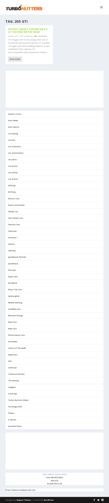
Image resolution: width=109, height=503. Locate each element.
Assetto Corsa (14, 114)
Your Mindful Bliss (54, 477)
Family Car (13, 211)
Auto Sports (13, 127)
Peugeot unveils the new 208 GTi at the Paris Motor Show (28, 30)
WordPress (49, 500)
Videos (11, 413)
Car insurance (14, 146)
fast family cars (15, 218)
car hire (11, 140)
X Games (12, 419)
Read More (15, 59)
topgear (12, 387)
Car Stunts (13, 179)
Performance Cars (16, 335)
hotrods (12, 270)
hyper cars (13, 276)
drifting (11, 185)
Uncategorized (15, 406)
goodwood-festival (17, 257)
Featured (28, 36)
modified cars (14, 309)
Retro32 (54, 480)
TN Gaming (13, 380)
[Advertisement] (54, 89)
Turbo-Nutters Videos (18, 400)
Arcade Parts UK (54, 483)
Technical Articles (16, 374)
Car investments (15, 153)
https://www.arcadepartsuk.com (20, 490)
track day (12, 393)
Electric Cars (14, 198)
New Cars (12, 322)
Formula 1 (12, 237)
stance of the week (17, 348)
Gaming (11, 250)
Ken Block (12, 283)
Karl (11, 36)
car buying (13, 133)
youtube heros (15, 426)
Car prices (12, 166)
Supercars (12, 354)
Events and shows (16, 205)
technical (12, 367)
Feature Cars (14, 224)
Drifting (12, 192)
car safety (13, 172)
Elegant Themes (24, 500)
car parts (12, 159)
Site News (12, 341)
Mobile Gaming (15, 302)
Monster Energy (15, 315)
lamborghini (14, 296)
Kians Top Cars (15, 289)
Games (11, 244)
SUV (10, 361)
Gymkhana (13, 263)
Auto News (13, 120)
